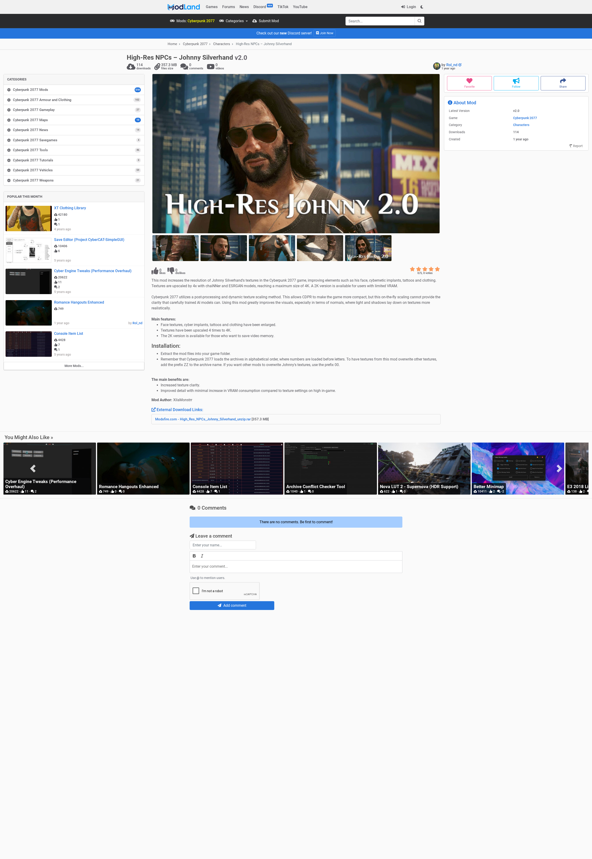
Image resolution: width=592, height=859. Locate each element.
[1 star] (412, 269)
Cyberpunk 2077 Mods (76, 90)
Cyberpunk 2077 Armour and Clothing (76, 100)
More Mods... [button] (74, 366)
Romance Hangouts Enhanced (79, 302)
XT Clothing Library (70, 208)
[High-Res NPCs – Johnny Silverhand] (296, 153)
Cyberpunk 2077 (525, 118)
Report (577, 146)
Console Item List (68, 333)
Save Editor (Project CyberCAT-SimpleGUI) (89, 239)
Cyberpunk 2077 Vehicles (76, 170)
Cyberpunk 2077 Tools (76, 150)
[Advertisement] (296, 648)
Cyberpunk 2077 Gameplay (76, 110)
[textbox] (296, 566)
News (244, 7)
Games (212, 7)
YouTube (300, 7)
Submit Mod (268, 21)
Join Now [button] (326, 33)
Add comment (234, 605)
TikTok (283, 7)
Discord (262, 6)
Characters (221, 44)
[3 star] (425, 269)
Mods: (195, 21)
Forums (228, 7)
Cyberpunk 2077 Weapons (76, 180)
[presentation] (32, 469)
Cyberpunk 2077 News (76, 130)
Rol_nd (452, 65)
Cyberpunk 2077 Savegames (76, 140)
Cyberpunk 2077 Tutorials (76, 160)
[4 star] (431, 269)
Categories (235, 21)
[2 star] (419, 269)
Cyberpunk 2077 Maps (76, 120)
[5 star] (437, 269)
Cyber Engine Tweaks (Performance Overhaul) (93, 271)
